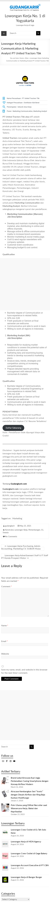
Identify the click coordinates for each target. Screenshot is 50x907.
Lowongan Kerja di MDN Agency (26, 842)
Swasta (6, 533)
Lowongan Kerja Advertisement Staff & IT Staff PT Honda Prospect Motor (24, 556)
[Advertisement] (25, 284)
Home (21, 58)
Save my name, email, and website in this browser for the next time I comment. (24, 671)
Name (4, 626)
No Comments (11, 537)
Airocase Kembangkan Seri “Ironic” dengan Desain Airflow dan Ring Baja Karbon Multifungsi (28, 794)
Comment (6, 586)
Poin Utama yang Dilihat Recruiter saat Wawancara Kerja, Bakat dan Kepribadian (29, 808)
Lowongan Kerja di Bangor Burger (26, 877)
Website (5, 654)
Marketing (17, 518)
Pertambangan (34, 530)
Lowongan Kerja (21, 530)
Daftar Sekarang (13, 428)
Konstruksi (9, 530)
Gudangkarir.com (19, 484)
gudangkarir (10, 526)
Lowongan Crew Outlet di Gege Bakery (29, 853)
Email (4, 641)
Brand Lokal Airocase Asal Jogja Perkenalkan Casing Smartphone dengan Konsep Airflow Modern (29, 781)
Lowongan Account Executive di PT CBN (30, 865)
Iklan (27, 58)
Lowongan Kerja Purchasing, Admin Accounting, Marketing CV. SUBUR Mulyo (21, 547)
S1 (42, 530)
